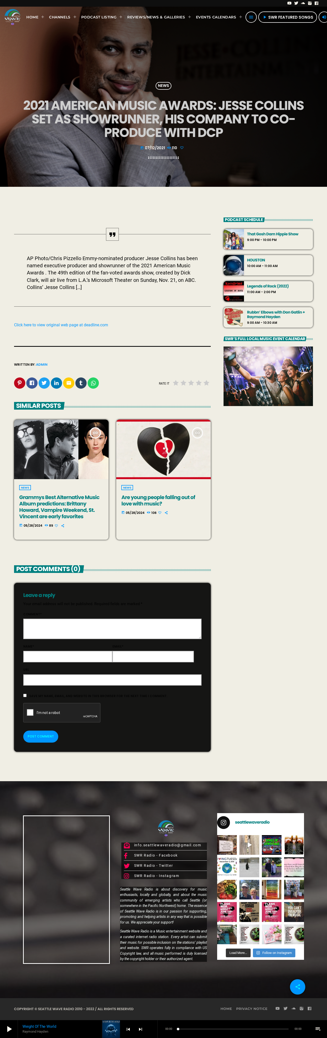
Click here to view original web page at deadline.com (61, 324)
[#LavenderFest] (249, 889)
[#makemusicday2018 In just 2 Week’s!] (294, 912)
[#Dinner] (227, 889)
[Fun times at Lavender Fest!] (272, 867)
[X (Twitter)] (296, 3)
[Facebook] (316, 3)
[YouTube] (289, 3)
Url (26, 669)
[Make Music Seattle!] (272, 912)
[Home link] (12, 17)
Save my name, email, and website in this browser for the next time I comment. (98, 696)
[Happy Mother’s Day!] (272, 934)
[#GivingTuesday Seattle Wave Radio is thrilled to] (227, 867)
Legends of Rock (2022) (268, 286)
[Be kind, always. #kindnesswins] (294, 934)
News (163, 86)
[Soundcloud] (303, 3)
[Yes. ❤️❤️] (294, 867)
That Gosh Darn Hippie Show (272, 234)
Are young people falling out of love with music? (158, 500)
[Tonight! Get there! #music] (249, 912)
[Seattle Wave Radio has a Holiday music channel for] (272, 845)
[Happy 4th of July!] (272, 889)
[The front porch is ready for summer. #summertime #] (227, 934)
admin (42, 364)
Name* (28, 646)
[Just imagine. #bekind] (249, 934)
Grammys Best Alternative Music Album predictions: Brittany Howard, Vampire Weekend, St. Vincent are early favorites (59, 507)
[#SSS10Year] (294, 889)
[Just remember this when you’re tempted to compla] (249, 867)
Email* (117, 646)
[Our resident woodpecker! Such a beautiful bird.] (249, 845)
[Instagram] (310, 3)
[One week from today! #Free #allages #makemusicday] (227, 912)
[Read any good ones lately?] (227, 845)
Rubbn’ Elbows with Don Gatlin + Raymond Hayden (276, 314)
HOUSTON (256, 260)
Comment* (32, 614)
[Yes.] (294, 845)
